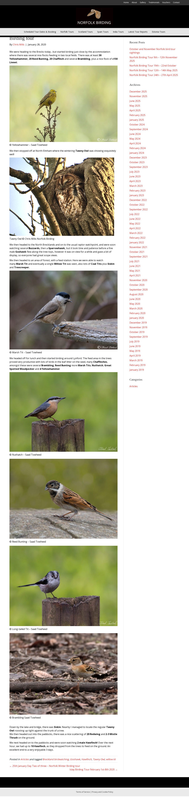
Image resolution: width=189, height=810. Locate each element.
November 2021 (138, 247)
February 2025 (137, 115)
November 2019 (138, 327)
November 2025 (138, 96)
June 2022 (134, 218)
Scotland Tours (85, 31)
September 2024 (138, 129)
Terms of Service (83, 792)
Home (126, 2)
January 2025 (136, 119)
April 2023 (135, 181)
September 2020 (138, 289)
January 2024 (136, 152)
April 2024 (135, 143)
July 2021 (134, 261)
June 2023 (134, 176)
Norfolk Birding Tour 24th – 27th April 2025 (153, 75)
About (134, 2)
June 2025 (134, 101)
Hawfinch (86, 759)
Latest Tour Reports (138, 31)
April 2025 (135, 110)
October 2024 (136, 124)
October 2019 (136, 332)
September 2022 (138, 209)
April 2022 (135, 228)
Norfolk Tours (67, 31)
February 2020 (137, 313)
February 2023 (137, 190)
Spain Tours (103, 31)
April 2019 (135, 355)
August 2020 (136, 294)
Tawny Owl (99, 759)
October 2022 (136, 204)
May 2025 (134, 105)
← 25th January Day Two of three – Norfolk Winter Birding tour (44, 766)
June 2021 (134, 266)
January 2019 (136, 369)
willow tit (111, 759)
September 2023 (138, 167)
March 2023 (135, 185)
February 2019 (137, 365)
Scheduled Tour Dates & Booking (40, 31)
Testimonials (154, 2)
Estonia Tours (158, 31)
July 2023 (134, 171)
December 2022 (138, 200)
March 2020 (135, 308)
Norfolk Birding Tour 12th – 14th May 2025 (153, 70)
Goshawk (75, 759)
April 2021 (135, 275)
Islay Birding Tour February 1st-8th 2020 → (94, 769)
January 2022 (136, 242)
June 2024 (134, 134)
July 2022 (134, 214)
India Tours (118, 31)
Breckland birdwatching (56, 759)
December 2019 (138, 322)
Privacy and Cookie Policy (102, 792)
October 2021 (136, 251)
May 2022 (134, 223)
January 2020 (136, 318)
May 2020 (134, 303)
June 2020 (134, 299)
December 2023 (138, 157)
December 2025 (138, 91)
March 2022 (135, 233)
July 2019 (134, 341)
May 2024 (134, 138)
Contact (176, 2)
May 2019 (134, 351)
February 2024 (137, 148)
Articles (25, 759)
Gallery (143, 2)
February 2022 (137, 237)
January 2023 (136, 195)
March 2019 (135, 360)
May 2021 (134, 270)
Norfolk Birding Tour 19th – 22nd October (152, 65)
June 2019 (134, 346)
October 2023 (136, 162)
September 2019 (138, 336)
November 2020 (138, 280)
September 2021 (138, 256)
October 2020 (136, 285)
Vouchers (166, 2)
